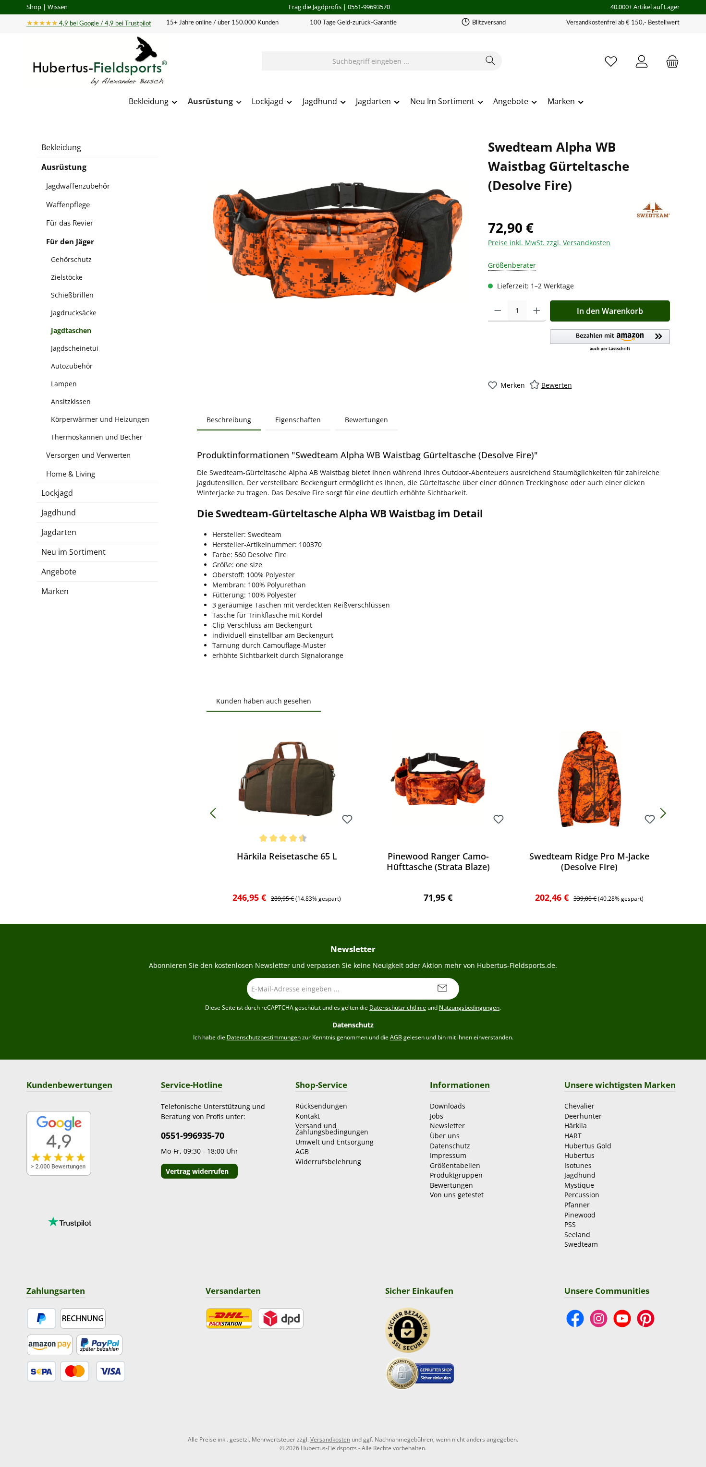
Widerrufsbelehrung (328, 1161)
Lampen (64, 383)
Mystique (579, 1185)
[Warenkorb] (669, 61)
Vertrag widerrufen (197, 1171)
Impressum (448, 1155)
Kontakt (307, 1116)
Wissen (58, 6)
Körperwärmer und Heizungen (100, 419)
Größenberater (512, 265)
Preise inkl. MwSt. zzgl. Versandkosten (549, 242)
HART (573, 1135)
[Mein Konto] (642, 61)
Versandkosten (330, 1439)
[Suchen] (490, 61)
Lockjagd (57, 493)
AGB (396, 1037)
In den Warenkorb (610, 311)
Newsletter (447, 1125)
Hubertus (579, 1155)
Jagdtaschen (71, 330)
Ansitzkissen (71, 401)
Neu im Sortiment (73, 552)
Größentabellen (455, 1165)
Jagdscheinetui (74, 348)
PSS (570, 1224)
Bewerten (556, 385)
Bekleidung (61, 147)
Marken (55, 591)
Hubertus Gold (587, 1145)
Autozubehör (72, 365)
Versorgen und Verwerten (88, 455)
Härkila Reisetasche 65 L (287, 856)
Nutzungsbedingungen (469, 1007)
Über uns (445, 1135)
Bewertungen (451, 1185)
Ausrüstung (63, 167)
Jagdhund (58, 512)
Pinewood (580, 1214)
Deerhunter (583, 1116)
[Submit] (442, 989)
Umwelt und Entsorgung (334, 1141)
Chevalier (579, 1105)
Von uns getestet (457, 1194)
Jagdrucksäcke (74, 312)
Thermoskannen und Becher (97, 436)
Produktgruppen (456, 1175)
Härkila (575, 1125)
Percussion (581, 1194)
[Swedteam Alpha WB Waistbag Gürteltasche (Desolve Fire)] (338, 240)
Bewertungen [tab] (366, 419)
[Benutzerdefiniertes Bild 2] (419, 1372)
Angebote (58, 571)
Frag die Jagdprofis (315, 6)
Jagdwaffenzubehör (78, 186)
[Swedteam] (653, 210)
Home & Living (70, 473)
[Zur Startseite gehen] (98, 61)
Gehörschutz (71, 259)
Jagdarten (58, 532)
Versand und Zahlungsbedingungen (331, 1128)
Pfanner (577, 1204)
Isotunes (578, 1165)
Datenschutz (450, 1145)
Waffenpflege (68, 204)
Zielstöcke (67, 277)
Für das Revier (69, 222)
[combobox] (371, 61)
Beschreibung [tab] (229, 419)
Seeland (577, 1234)
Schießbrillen (72, 294)
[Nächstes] (663, 813)
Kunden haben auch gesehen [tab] (263, 700)
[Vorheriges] (214, 813)
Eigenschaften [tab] (298, 419)
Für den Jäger (70, 241)
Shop (33, 6)
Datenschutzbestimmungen (264, 1037)
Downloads (447, 1105)
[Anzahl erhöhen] (537, 311)
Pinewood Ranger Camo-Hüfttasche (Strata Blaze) (438, 861)
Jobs (436, 1116)
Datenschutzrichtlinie (397, 1007)
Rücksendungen (321, 1105)
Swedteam (581, 1244)
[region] (337, 240)
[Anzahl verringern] (498, 311)
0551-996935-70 (192, 1135)
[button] (610, 340)
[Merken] (347, 820)
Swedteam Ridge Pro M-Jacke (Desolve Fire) (589, 861)
